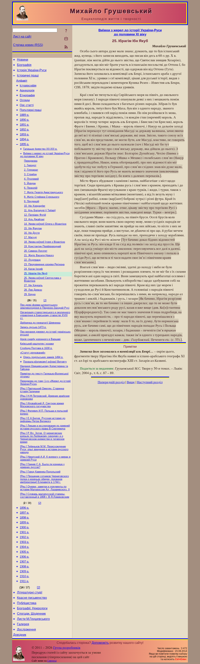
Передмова (30, 160)
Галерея (23, 624)
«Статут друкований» (32, 352)
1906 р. (24, 556)
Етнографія (27, 95)
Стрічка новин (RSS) (28, 45)
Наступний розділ (149, 382)
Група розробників (66, 647)
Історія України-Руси (31, 70)
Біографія (24, 65)
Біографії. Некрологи (32, 608)
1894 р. (24, 139)
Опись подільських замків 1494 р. (43, 357)
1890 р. (24, 119)
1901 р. (24, 532)
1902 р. (24, 537)
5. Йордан (30, 183)
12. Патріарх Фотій (35, 214)
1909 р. (24, 571)
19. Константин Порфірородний (42, 246)
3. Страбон (30, 174)
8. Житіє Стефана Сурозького (41, 196)
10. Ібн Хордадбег (34, 205)
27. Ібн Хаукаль (33, 285)
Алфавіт (21, 80)
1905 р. (24, 551)
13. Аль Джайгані (34, 219)
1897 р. (24, 512)
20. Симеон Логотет (35, 250)
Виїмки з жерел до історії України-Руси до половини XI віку (130, 32)
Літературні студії (29, 592)
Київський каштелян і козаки (37, 343)
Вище (131, 382)
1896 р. (24, 507)
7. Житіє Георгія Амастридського (43, 192)
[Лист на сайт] (66, 39)
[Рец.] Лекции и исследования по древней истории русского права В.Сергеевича (45, 427)
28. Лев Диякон (33, 289)
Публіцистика (26, 603)
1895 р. (24, 144)
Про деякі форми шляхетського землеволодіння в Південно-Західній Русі (44, 306)
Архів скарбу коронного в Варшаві (40, 339)
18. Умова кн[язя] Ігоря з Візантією (44, 241)
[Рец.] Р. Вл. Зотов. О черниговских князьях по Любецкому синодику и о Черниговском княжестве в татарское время (42, 437)
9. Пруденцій (31, 201)
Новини (22, 59)
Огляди (25, 100)
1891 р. (24, 124)
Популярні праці (30, 110)
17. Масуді (30, 237)
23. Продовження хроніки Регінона (44, 264)
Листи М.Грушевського (33, 619)
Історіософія (28, 85)
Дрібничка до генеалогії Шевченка (40, 322)
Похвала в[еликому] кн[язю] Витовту (45, 361)
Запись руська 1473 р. (33, 327)
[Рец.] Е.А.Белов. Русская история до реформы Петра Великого (42, 420)
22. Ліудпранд (32, 259)
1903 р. (24, 542)
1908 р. (24, 566)
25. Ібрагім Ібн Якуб (35, 273)
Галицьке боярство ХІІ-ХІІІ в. (40, 148)
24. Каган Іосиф (33, 268)
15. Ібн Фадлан (33, 228)
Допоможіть (100, 642)
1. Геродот (30, 165)
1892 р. (24, 129)
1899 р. (24, 522)
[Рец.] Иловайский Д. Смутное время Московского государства (42, 405)
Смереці (52, 660)
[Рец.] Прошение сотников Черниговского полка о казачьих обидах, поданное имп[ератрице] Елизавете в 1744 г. (44, 479)
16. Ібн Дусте (32, 232)
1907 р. (24, 561)
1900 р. (24, 527)
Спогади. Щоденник (31, 613)
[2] (45, 300)
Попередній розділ (111, 382)
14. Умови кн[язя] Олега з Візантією (45, 223)
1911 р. (24, 581)
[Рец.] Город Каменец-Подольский (40, 471)
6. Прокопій (30, 187)
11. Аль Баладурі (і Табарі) (40, 210)
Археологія (27, 90)
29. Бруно (30, 294)
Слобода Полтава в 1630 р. (36, 348)
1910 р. (24, 576)
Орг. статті (27, 105)
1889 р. (24, 114)
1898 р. (24, 517)
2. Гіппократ (31, 169)
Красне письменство (32, 597)
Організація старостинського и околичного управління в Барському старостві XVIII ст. (45, 315)
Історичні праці (28, 75)
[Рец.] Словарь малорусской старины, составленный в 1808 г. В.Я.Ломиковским (44, 495)
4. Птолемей (31, 178)
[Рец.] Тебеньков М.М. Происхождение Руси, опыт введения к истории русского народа (44, 449)
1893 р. (24, 134)
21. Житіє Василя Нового (39, 255)
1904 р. (24, 547)
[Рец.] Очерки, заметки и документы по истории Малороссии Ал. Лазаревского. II (45, 488)
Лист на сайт (22, 36)
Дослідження (26, 629)
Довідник (19, 634)
